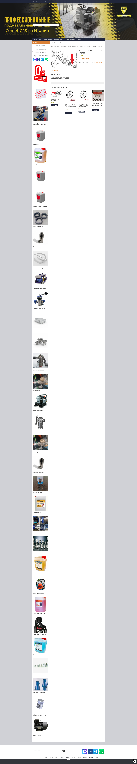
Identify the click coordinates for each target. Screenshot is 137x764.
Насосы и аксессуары (61, 46)
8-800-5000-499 (43, 1)
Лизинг (40, 39)
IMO (43, 55)
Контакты (72, 39)
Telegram (46, 55)
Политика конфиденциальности (90, 757)
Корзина (79, 39)
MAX (40, 55)
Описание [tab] (55, 70)
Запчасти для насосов (71, 46)
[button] (75, 52)
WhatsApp (37, 56)
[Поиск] (60, 25)
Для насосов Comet (56, 42)
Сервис (45, 39)
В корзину (85, 58)
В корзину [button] (54, 105)
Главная (35, 39)
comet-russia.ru (35, 1)
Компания (66, 39)
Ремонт (50, 39)
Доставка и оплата (57, 39)
